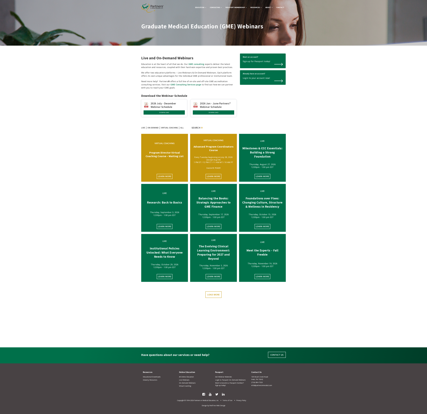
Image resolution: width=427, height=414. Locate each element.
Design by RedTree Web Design (213, 405)
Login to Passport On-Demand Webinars (230, 380)
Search (195, 127)
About (268, 7)
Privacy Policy (241, 400)
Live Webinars (184, 380)
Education (199, 7)
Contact (280, 7)
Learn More (164, 176)
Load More (213, 294)
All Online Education (186, 377)
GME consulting (196, 64)
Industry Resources (150, 380)
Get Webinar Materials (223, 377)
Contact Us (276, 354)
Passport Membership (235, 7)
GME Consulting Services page (185, 84)
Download (164, 112)
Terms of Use (227, 400)
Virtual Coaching (185, 386)
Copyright (180, 400)
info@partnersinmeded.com (261, 385)
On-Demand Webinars (187, 383)
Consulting (215, 7)
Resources (255, 7)
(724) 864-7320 (257, 382)
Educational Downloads (152, 377)
